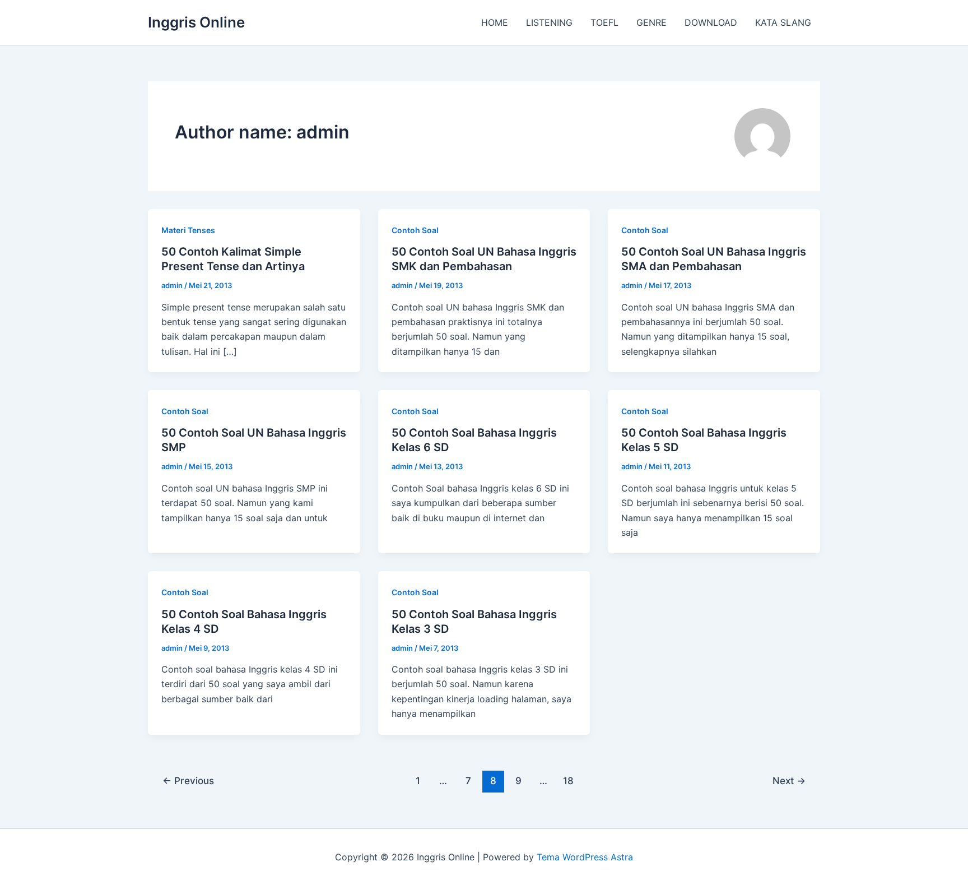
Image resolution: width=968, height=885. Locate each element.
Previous (188, 780)
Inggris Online (196, 22)
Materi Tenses (188, 230)
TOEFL (604, 22)
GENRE (651, 22)
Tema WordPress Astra (585, 857)
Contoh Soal (415, 230)
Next (789, 780)
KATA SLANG (783, 22)
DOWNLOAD (711, 22)
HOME (494, 22)
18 (568, 780)
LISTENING (549, 22)
